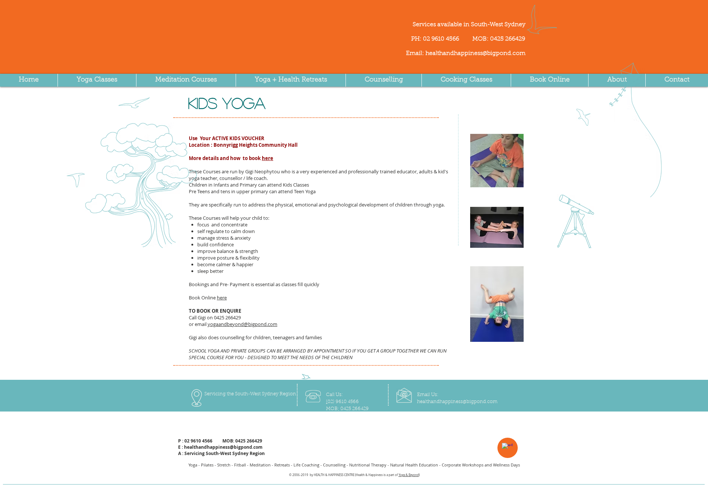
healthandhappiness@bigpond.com (475, 53)
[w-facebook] (507, 448)
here (267, 158)
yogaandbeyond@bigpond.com (242, 324)
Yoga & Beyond (409, 475)
